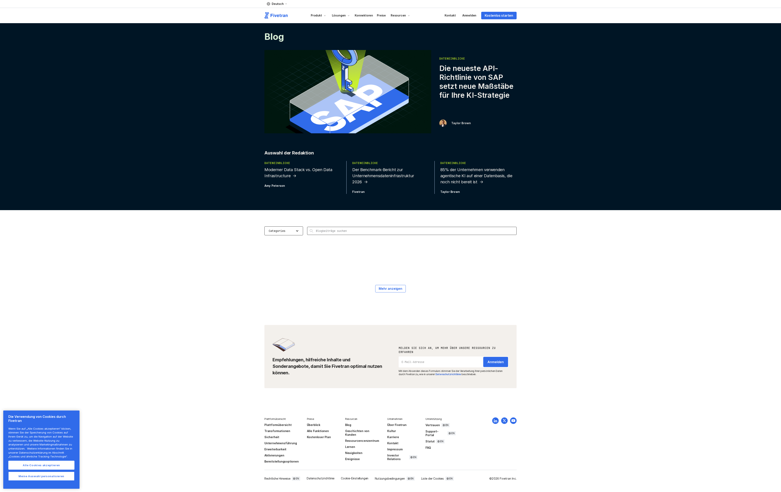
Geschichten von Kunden (357, 432)
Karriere (393, 437)
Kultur (391, 431)
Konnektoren (364, 15)
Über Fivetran (397, 425)
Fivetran (358, 191)
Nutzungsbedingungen (390, 478)
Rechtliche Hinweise (277, 478)
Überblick (313, 425)
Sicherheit (271, 437)
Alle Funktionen (318, 431)
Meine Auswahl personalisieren (41, 476)
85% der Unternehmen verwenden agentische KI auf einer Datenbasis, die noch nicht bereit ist (476, 175)
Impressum (394, 449)
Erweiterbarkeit (275, 449)
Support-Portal (431, 433)
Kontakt (450, 15)
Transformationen (277, 431)
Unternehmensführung (280, 443)
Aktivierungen (274, 455)
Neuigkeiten (353, 453)
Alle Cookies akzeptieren (41, 465)
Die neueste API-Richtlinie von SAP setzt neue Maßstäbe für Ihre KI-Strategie (476, 82)
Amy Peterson (274, 185)
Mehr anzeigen (390, 289)
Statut (430, 441)
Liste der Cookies (432, 478)
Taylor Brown (461, 123)
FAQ (428, 447)
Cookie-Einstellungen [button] (354, 478)
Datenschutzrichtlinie (448, 374)
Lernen (350, 447)
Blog (348, 425)
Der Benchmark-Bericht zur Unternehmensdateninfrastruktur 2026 (383, 175)
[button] (276, 4)
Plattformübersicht (278, 425)
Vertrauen (432, 425)
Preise (381, 15)
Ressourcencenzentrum (362, 440)
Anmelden (469, 15)
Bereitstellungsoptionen (281, 461)
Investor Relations (393, 457)
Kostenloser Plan (319, 437)
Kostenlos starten (499, 15)
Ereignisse (352, 459)
